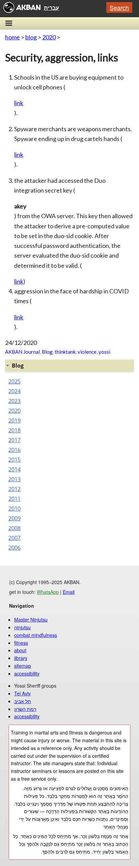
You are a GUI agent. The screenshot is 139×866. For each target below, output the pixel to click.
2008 (14, 528)
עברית (51, 7)
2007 (14, 538)
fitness (21, 642)
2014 (14, 469)
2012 (14, 489)
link (18, 103)
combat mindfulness (35, 635)
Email (69, 591)
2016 (14, 450)
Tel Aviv (22, 693)
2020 (49, 37)
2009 (14, 518)
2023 (14, 401)
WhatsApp (48, 591)
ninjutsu (22, 627)
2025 (14, 381)
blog (31, 37)
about (20, 650)
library (20, 658)
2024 (14, 391)
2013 (14, 479)
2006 (14, 547)
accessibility (26, 673)
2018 (14, 430)
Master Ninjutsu (31, 619)
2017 (14, 440)
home (12, 37)
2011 (14, 498)
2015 (14, 459)
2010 (14, 508)
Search (119, 7)
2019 (14, 420)
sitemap (22, 665)
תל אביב (22, 701)
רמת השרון (25, 708)
